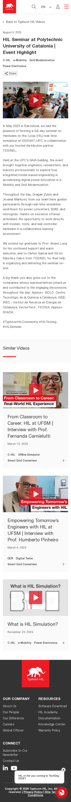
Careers (8, 724)
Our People (11, 712)
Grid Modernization (42, 60)
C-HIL (6, 60)
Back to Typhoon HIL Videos (25, 22)
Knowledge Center (52, 724)
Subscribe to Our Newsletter (15, 753)
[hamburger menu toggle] (66, 7)
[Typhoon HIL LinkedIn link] (5, 768)
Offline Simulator (29, 455)
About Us (9, 706)
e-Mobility (20, 60)
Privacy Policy (33, 792)
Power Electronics (14, 66)
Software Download (52, 706)
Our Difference (13, 718)
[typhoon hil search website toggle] (34, 7)
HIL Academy (48, 712)
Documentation (49, 718)
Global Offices (13, 730)
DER (10, 558)
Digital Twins (24, 558)
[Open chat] (61, 792)
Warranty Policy (49, 730)
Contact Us (11, 761)
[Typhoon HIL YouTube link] (14, 768)
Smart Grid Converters (22, 461)
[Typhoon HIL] (9, 6)
